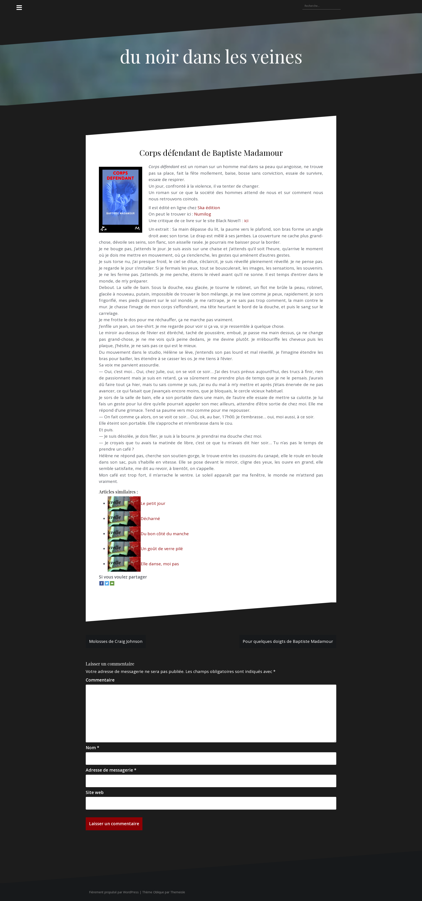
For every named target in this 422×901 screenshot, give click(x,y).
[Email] (112, 583)
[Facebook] (101, 583)
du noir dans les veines (211, 56)
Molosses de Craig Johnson (115, 641)
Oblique (158, 892)
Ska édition (209, 207)
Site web (95, 792)
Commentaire (100, 680)
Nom (92, 748)
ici (246, 220)
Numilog (202, 214)
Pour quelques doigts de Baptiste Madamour (288, 641)
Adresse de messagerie (111, 770)
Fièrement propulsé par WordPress (114, 892)
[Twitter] (107, 583)
